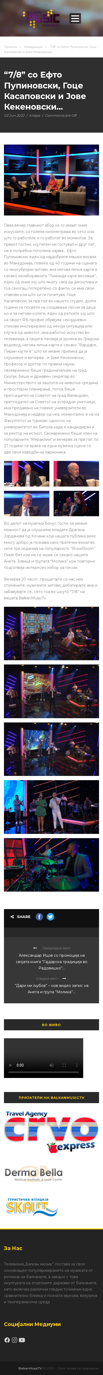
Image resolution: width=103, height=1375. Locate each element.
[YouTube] (22, 1342)
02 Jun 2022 (14, 115)
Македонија (33, 47)
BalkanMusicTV (30, 1368)
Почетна (10, 47)
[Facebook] (7, 1342)
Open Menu (75, 18)
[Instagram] (15, 1342)
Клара (34, 115)
